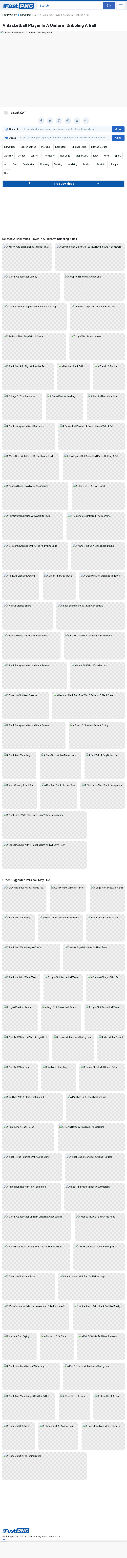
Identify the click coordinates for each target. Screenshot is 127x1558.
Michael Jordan (99, 147)
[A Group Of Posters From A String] (96, 725)
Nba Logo (65, 155)
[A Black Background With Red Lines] (28, 426)
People (114, 164)
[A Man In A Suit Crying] (19, 1336)
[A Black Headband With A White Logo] (31, 1366)
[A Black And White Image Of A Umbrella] (94, 1186)
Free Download (64, 183)
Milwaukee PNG (28, 15)
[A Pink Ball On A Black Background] (95, 1097)
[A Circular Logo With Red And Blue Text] (97, 306)
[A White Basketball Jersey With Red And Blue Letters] (36, 1246)
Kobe (96, 155)
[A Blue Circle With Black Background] (102, 785)
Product (87, 164)
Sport (118, 155)
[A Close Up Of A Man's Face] (28, 1276)
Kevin (106, 155)
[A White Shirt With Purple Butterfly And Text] (31, 456)
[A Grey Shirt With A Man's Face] (60, 755)
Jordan (21, 155)
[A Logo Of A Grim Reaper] (20, 1007)
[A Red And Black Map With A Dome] (34, 336)
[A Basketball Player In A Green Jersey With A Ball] (91, 426)
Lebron (34, 155)
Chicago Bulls (79, 147)
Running (44, 164)
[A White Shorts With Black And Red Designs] (98, 1306)
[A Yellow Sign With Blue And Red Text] (94, 947)
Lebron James (28, 147)
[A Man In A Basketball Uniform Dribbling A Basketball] (37, 1216)
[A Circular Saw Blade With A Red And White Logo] (35, 545)
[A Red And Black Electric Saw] (59, 785)
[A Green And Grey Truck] (59, 575)
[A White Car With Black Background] (60, 917)
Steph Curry (81, 155)
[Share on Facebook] (41, 120)
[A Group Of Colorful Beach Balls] (102, 1067)
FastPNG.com (9, 15)
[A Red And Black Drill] (73, 366)
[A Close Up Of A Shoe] (57, 1336)
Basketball (60, 147)
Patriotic (101, 164)
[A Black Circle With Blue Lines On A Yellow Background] (44, 815)
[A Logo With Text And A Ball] (107, 887)
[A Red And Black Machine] (105, 396)
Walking (58, 164)
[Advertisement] (63, 210)
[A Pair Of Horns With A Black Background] (94, 1366)
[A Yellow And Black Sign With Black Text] (27, 246)
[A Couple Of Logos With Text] (105, 977)
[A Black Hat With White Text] (21, 977)
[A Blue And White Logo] (20, 1067)
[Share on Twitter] (50, 120)
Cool (15, 164)
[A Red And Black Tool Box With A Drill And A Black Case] (88, 695)
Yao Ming (72, 164)
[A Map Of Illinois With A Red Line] (94, 276)
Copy (118, 129)
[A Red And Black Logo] (59, 1067)
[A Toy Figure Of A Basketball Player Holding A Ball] (93, 456)
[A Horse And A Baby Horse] (28, 1126)
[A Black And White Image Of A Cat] (31, 947)
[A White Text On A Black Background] (98, 545)
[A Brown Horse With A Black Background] (91, 1126)
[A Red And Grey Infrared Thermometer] (95, 515)
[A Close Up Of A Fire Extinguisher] (44, 1455)
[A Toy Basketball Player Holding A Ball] (99, 1246)
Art (6, 164)
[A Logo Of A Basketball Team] (105, 917)
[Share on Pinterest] (59, 120)
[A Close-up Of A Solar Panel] (98, 486)
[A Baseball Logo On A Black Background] (35, 486)
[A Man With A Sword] (111, 1037)
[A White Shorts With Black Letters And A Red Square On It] (36, 1306)
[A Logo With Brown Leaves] (97, 336)
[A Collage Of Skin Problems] (22, 396)
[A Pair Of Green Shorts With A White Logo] (33, 515)
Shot (6, 173)
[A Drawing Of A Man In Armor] (68, 887)
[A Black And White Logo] (19, 755)
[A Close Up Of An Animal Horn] (58, 1426)
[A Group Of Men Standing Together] (102, 575)
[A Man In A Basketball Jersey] (31, 276)
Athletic (8, 155)
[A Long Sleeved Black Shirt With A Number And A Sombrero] (90, 246)
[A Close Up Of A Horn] (74, 1396)
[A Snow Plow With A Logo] (64, 396)
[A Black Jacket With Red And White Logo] (91, 1276)
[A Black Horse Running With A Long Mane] (32, 1156)
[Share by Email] (77, 120)
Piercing (45, 147)
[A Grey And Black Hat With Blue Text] (24, 887)
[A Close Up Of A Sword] (18, 1426)
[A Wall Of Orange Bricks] (27, 605)
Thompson (49, 155)
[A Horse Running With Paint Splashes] (31, 1186)
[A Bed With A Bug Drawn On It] (104, 755)
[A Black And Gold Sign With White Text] (28, 366)
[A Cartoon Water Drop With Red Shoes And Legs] (34, 306)
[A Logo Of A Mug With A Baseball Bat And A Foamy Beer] (44, 844)
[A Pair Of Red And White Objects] (103, 1426)
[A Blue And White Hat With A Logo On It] (25, 1037)
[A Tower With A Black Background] (73, 1037)
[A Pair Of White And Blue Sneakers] (101, 1336)
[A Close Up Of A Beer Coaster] (25, 695)
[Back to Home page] (18, 6)
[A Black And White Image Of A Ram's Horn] (29, 1396)
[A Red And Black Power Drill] (21, 575)
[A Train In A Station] (109, 366)
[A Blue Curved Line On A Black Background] (94, 635)
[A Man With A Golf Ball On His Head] (99, 1216)
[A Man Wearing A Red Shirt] (19, 785)
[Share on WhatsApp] (68, 120)
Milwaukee (10, 147)
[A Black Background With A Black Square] (90, 605)
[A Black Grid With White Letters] (97, 665)
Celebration (29, 164)
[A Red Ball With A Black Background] (32, 1097)
